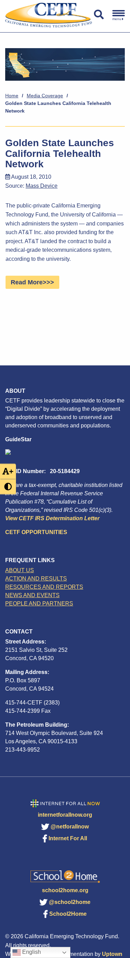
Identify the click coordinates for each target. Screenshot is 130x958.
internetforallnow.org (65, 815)
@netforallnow (70, 827)
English (31, 952)
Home (11, 95)
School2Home (68, 914)
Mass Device (42, 186)
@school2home (69, 902)
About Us (19, 570)
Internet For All (68, 838)
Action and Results (36, 579)
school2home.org (65, 890)
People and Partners (39, 603)
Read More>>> (32, 282)
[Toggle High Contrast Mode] (8, 486)
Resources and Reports (44, 587)
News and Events (32, 595)
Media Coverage (45, 95)
